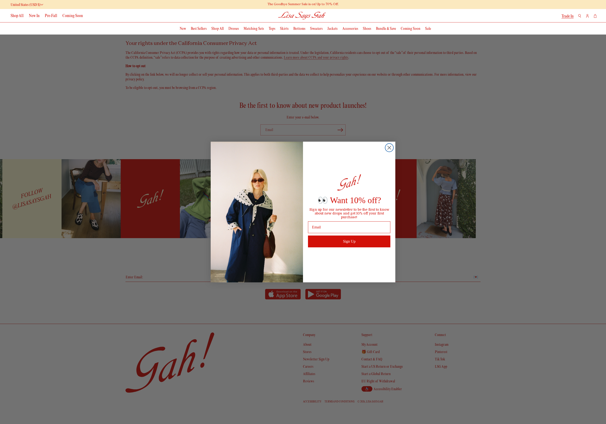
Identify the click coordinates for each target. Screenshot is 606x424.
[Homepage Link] (302, 15)
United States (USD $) (25, 4)
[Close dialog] (389, 148)
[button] (579, 16)
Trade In (567, 16)
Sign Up (349, 241)
